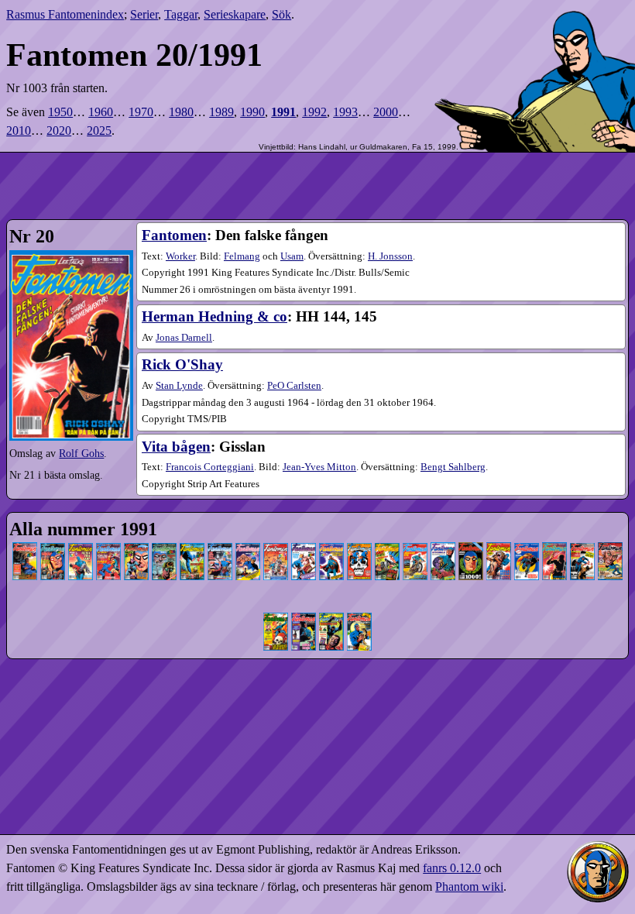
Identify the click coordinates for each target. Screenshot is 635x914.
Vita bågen (176, 446)
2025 (99, 130)
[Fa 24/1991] (303, 614)
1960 (100, 112)
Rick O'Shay (182, 364)
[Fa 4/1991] (108, 544)
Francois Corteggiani (210, 467)
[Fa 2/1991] (52, 544)
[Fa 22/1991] (610, 544)
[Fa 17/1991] (470, 544)
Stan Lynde (179, 385)
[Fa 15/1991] (415, 544)
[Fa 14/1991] (387, 544)
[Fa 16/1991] (443, 544)
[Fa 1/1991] (24, 544)
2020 (58, 130)
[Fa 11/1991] (303, 544)
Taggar (180, 14)
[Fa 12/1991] (331, 544)
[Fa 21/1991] (582, 544)
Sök (281, 14)
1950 (60, 112)
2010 (18, 130)
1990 (252, 112)
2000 (385, 112)
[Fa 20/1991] (554, 544)
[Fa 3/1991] (80, 544)
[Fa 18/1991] (498, 544)
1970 (141, 112)
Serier (144, 14)
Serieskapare (235, 14)
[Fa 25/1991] (331, 614)
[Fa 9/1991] (247, 544)
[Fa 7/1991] (192, 544)
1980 (181, 112)
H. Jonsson (390, 256)
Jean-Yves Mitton (319, 467)
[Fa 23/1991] (275, 614)
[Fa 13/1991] (359, 544)
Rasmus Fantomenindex (65, 14)
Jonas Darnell (184, 337)
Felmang (242, 256)
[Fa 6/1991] (164, 544)
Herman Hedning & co (214, 316)
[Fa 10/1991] (275, 544)
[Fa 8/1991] (220, 544)
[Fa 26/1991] (359, 614)
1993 (345, 112)
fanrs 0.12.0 (452, 867)
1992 (314, 112)
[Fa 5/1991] (136, 544)
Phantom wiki (469, 886)
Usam (292, 256)
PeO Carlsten (294, 385)
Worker (180, 256)
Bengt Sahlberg (453, 467)
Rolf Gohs (81, 453)
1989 (221, 112)
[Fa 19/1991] (526, 544)
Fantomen (174, 235)
